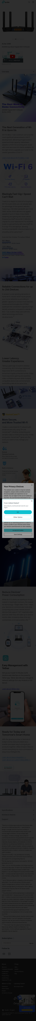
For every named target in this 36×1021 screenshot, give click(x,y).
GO (18, 512)
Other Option (17, 517)
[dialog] (18, 510)
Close (32, 501)
